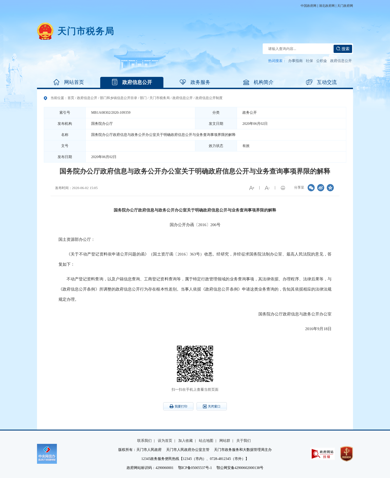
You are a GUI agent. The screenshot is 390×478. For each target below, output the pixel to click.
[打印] (282, 188)
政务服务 (200, 82)
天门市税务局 (159, 98)
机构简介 (264, 82)
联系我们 (144, 441)
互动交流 (327, 82)
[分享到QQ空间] (330, 187)
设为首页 (165, 441)
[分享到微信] (311, 187)
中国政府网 (308, 5)
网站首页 (74, 82)
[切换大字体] (251, 188)
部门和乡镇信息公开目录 (118, 98)
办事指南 (295, 61)
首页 (70, 98)
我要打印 (181, 406)
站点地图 (206, 441)
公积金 (321, 61)
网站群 (224, 441)
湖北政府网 (327, 5)
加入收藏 (185, 441)
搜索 (345, 49)
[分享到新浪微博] (320, 187)
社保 (309, 61)
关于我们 (243, 441)
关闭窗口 (214, 406)
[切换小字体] (267, 188)
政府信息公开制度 (209, 98)
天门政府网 (345, 5)
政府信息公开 (341, 61)
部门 (143, 98)
